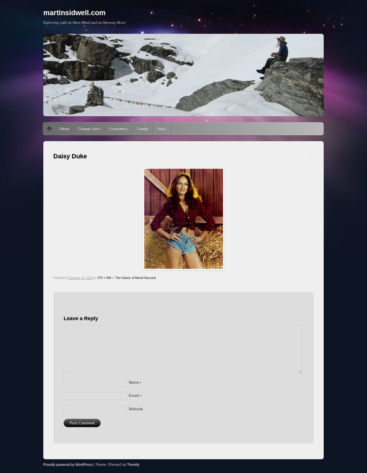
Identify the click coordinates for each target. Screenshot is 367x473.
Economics (119, 129)
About (64, 129)
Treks (162, 129)
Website (136, 409)
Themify (133, 465)
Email (135, 395)
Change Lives (89, 129)
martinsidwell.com (74, 13)
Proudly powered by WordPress (68, 465)
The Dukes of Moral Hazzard (135, 277)
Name (135, 382)
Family (142, 129)
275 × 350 (104, 277)
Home (49, 128)
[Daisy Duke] (183, 218)
